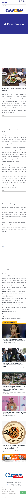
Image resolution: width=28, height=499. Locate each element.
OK (22, 492)
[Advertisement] (14, 54)
